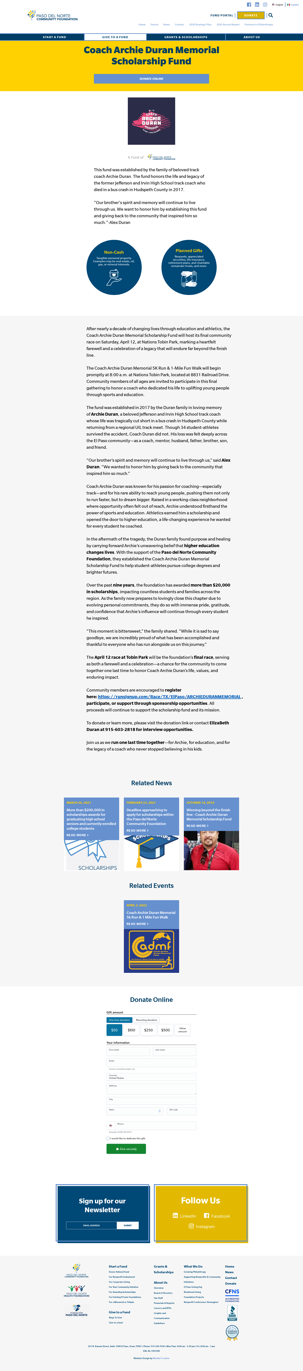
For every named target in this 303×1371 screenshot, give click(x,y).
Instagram (205, 1226)
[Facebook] (249, 4)
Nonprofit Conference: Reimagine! (201, 1302)
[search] (270, 15)
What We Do (193, 1266)
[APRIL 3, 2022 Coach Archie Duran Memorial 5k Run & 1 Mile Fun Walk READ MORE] (151, 950)
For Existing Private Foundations (125, 1297)
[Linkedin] (257, 4)
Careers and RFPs (162, 1308)
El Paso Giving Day (193, 1287)
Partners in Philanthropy (259, 24)
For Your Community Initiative (123, 1287)
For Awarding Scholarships (122, 1292)
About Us (252, 37)
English (279, 4)
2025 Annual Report (228, 24)
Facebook (220, 1216)
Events (154, 24)
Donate (251, 15)
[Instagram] (265, 4)
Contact (179, 24)
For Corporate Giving (119, 1282)
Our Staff (158, 1298)
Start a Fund (54, 37)
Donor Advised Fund (119, 1272)
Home (142, 24)
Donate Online (151, 78)
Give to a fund (116, 1322)
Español (295, 4)
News (166, 24)
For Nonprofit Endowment (122, 1277)
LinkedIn (188, 1216)
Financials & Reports (164, 1303)
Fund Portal (222, 15)
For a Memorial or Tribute (121, 1302)
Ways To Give (115, 1317)
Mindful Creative (161, 1358)
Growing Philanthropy (195, 1272)
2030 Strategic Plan (200, 24)
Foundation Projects (194, 1297)
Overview (158, 1288)
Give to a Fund (115, 37)
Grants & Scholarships (186, 37)
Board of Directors (163, 1293)
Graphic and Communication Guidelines (162, 1318)
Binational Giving (192, 1292)
